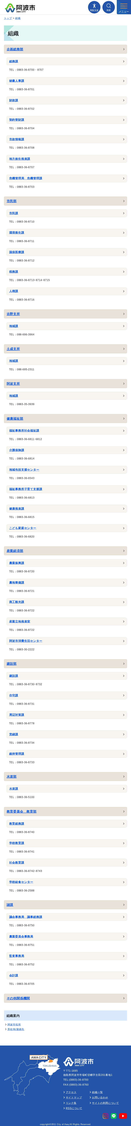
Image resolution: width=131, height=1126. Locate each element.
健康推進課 (16, 508)
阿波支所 (13, 383)
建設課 (13, 675)
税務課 (13, 271)
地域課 (13, 326)
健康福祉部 (15, 418)
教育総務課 (16, 823)
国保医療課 (16, 252)
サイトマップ (74, 1097)
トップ (8, 18)
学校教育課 (16, 843)
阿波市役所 (14, 1024)
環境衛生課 (16, 232)
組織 (18, 18)
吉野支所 (13, 314)
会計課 (13, 975)
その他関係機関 (18, 998)
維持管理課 (16, 753)
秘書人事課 (16, 80)
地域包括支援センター (24, 469)
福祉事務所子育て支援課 (25, 489)
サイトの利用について (105, 1103)
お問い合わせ (100, 1097)
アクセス (71, 1092)
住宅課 (13, 695)
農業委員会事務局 (21, 936)
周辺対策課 (16, 714)
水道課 (13, 788)
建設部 (12, 663)
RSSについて (74, 1108)
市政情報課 (16, 139)
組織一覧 (97, 1092)
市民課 (13, 213)
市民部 (12, 201)
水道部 (12, 776)
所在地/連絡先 (16, 1029)
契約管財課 (16, 119)
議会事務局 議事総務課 (25, 917)
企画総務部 (15, 49)
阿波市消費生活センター (25, 641)
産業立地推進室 (19, 621)
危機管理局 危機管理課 (25, 178)
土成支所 (13, 349)
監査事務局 (16, 956)
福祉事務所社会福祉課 (24, 430)
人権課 (13, 291)
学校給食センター (21, 882)
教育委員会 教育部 (22, 811)
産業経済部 (15, 551)
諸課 (10, 905)
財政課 (13, 100)
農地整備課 (16, 582)
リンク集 (71, 1103)
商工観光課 (16, 602)
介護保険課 (16, 450)
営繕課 (13, 734)
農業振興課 (16, 563)
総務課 (13, 61)
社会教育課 (16, 862)
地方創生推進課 (19, 158)
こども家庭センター (22, 528)
